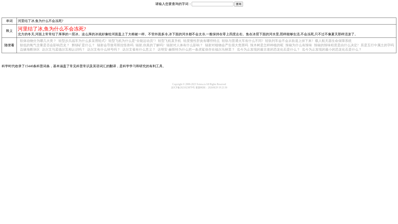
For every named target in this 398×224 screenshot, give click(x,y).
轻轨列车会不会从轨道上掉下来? (289, 41)
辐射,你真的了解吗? (150, 45)
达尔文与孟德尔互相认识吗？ (63, 49)
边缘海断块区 (30, 49)
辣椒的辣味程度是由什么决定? (336, 45)
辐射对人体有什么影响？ (184, 45)
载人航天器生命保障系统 (333, 41)
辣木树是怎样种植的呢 (266, 45)
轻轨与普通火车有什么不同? (242, 41)
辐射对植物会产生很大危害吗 (226, 45)
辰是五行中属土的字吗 (377, 45)
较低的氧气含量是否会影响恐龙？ (45, 45)
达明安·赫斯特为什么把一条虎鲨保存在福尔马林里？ (196, 49)
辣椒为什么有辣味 (298, 45)
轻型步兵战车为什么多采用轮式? (82, 41)
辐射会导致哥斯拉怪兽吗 (115, 45)
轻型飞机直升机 (169, 41)
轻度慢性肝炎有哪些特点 (201, 41)
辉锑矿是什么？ (83, 45)
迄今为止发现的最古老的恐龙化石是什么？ (268, 49)
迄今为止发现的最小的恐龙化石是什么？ (332, 49)
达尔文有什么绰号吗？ (103, 49)
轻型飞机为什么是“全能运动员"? (132, 41)
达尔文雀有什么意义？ (138, 49)
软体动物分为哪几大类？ (38, 41)
